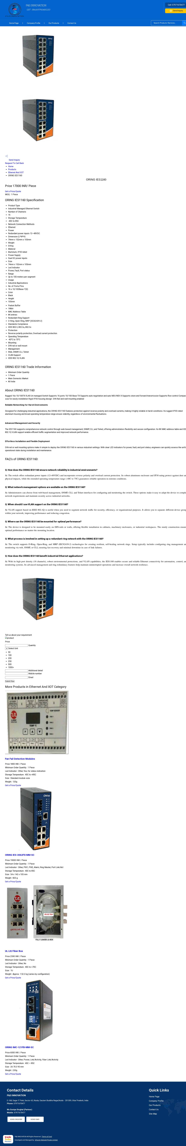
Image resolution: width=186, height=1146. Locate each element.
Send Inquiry (14, 160)
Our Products (54, 23)
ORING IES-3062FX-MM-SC (19, 855)
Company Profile (33, 23)
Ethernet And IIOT (16, 172)
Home (10, 166)
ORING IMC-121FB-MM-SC (19, 1047)
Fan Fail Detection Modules (20, 758)
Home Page (14, 23)
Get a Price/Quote (13, 191)
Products (12, 169)
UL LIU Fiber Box (14, 951)
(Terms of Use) (47, 1137)
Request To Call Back (14, 163)
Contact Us (71, 23)
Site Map (153, 1114)
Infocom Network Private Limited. (46, 1140)
